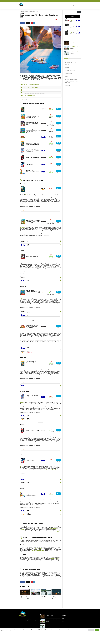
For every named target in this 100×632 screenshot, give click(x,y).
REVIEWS (63, 618)
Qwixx (21, 466)
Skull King (28, 109)
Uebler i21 (71, 18)
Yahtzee (21, 436)
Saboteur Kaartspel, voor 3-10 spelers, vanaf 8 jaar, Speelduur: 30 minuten (32, 123)
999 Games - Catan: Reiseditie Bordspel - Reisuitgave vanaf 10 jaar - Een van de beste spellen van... (33, 326)
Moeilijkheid (68, 85)
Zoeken (65, 10)
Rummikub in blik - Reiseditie (32, 149)
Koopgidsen (57, 5)
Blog (73, 5)
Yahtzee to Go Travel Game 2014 (32, 157)
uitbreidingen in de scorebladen (52, 469)
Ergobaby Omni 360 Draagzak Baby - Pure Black (74, 30)
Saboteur (22, 261)
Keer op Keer (22, 369)
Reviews (63, 5)
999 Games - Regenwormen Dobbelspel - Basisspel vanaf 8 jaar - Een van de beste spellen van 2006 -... (33, 130)
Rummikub (22, 402)
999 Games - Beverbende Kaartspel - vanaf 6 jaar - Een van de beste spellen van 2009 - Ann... (33, 116)
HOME (62, 614)
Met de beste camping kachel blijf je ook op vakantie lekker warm (56, 597)
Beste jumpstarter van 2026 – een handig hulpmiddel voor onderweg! (35, 598)
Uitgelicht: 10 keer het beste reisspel (31, 87)
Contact (76, 5)
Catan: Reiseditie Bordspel (31, 137)
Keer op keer (68, 71)
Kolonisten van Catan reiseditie (38, 550)
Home (52, 5)
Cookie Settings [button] (91, 630)
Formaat (67, 83)
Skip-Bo (21, 499)
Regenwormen (23, 298)
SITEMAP (63, 621)
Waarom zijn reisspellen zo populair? (30, 90)
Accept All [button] (96, 630)
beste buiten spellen (24, 577)
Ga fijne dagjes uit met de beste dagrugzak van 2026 (45, 597)
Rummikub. (57, 531)
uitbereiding (57, 561)
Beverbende (22, 227)
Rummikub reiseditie (69, 73)
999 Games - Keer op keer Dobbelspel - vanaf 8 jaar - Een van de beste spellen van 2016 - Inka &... (33, 143)
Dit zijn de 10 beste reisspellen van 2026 (31, 84)
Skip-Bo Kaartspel (29, 170)
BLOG (62, 617)
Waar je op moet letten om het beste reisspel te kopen (34, 92)
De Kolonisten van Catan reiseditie (26, 332)
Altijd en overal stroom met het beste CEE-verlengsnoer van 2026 (24, 597)
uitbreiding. (38, 305)
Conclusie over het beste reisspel (30, 95)
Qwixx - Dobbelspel (30, 164)
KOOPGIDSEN (64, 615)
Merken (68, 5)
